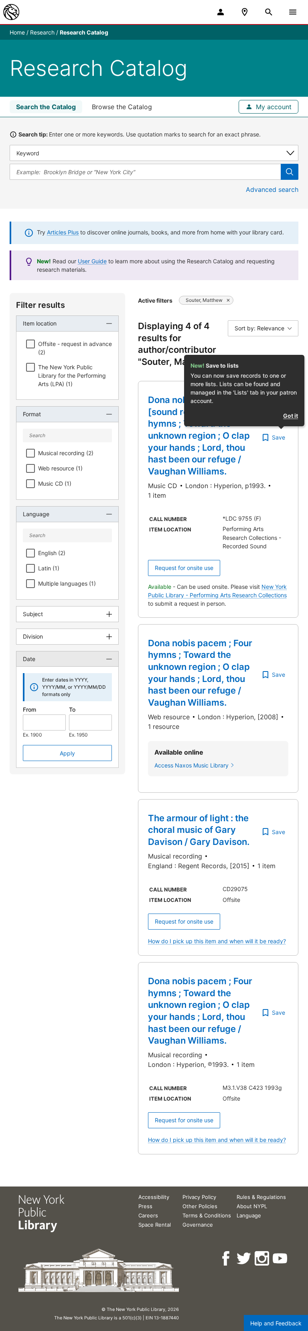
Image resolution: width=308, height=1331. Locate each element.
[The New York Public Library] (11, 12)
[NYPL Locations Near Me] (245, 12)
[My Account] (221, 12)
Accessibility (153, 1197)
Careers (148, 1215)
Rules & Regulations (261, 1197)
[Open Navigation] (293, 12)
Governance (197, 1224)
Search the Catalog (46, 107)
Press (145, 1206)
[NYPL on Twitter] (244, 1259)
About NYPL (252, 1206)
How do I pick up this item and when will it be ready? (217, 941)
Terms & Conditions (206, 1215)
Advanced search (272, 189)
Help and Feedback (276, 1323)
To (72, 709)
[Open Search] (269, 12)
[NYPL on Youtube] (280, 1259)
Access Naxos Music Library (191, 765)
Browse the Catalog (122, 107)
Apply (67, 753)
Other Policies (199, 1206)
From (29, 709)
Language (249, 1215)
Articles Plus (63, 232)
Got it (290, 415)
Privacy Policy (199, 1197)
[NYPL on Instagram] (262, 1259)
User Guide (92, 261)
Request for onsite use (184, 567)
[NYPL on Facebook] (226, 1259)
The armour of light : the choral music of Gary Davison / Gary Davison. (198, 830)
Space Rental (154, 1224)
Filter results (40, 305)
